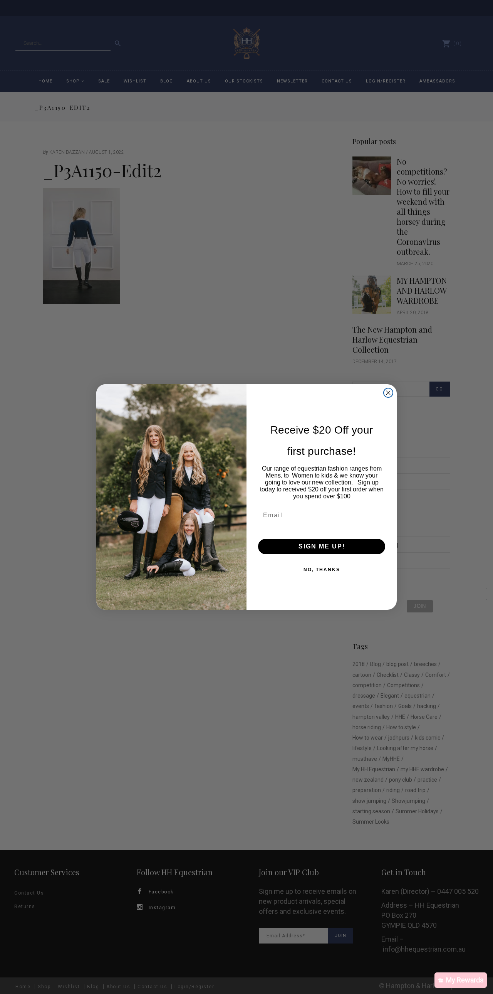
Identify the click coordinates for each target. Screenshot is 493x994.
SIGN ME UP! (321, 546)
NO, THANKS (322, 569)
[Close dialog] (388, 392)
